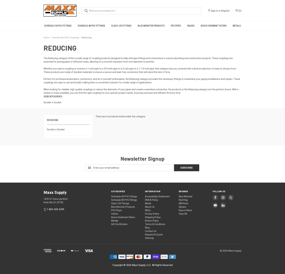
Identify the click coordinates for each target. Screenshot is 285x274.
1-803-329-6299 (55, 209)
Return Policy (152, 220)
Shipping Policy (153, 217)
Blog (147, 227)
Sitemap (149, 238)
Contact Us (150, 231)
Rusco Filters (185, 210)
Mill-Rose (183, 203)
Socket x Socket (56, 129)
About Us (150, 207)
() (239, 10)
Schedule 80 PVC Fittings (91, 25)
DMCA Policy (151, 200)
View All (183, 213)
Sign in (214, 10)
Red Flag (183, 200)
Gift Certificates (119, 224)
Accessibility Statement (157, 196)
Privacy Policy (152, 213)
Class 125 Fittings (121, 25)
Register (225, 10)
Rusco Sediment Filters (214, 25)
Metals (237, 25)
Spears (182, 207)
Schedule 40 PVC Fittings (58, 25)
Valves (191, 25)
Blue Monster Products (151, 25)
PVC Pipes (176, 25)
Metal (148, 203)
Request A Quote (154, 234)
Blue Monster (186, 196)
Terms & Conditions (155, 224)
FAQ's (148, 210)
